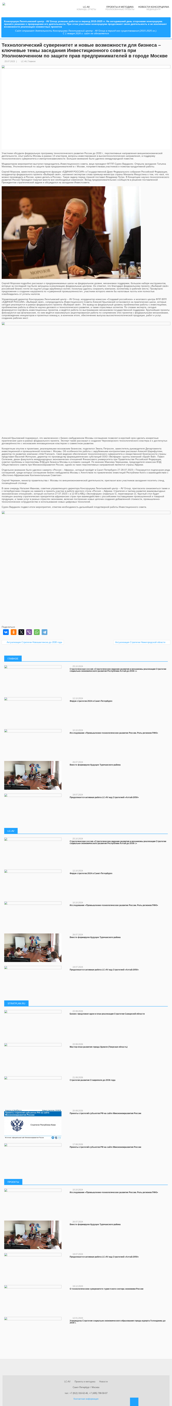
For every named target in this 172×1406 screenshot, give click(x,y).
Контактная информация (86, 1399)
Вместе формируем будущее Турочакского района (95, 765)
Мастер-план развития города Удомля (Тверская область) (98, 1047)
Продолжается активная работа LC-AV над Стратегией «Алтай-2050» (104, 797)
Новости (103, 1381)
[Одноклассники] (13, 632)
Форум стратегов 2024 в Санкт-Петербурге (91, 701)
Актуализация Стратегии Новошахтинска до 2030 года (34, 642)
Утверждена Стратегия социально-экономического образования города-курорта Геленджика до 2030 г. (117, 1322)
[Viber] (29, 632)
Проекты (13, 1182)
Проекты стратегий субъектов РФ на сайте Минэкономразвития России (105, 1113)
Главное (32, 61)
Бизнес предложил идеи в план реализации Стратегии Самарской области (107, 1014)
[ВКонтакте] (6, 632)
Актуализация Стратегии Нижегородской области (140, 642)
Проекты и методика (85, 1381)
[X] (21, 632)
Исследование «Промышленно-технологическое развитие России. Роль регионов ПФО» (114, 733)
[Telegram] (44, 632)
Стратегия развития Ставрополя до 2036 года (92, 1080)
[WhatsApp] (37, 632)
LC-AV (24, 61)
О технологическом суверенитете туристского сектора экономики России (106, 1289)
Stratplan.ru (16, 1003)
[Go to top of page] (134, 1402)
